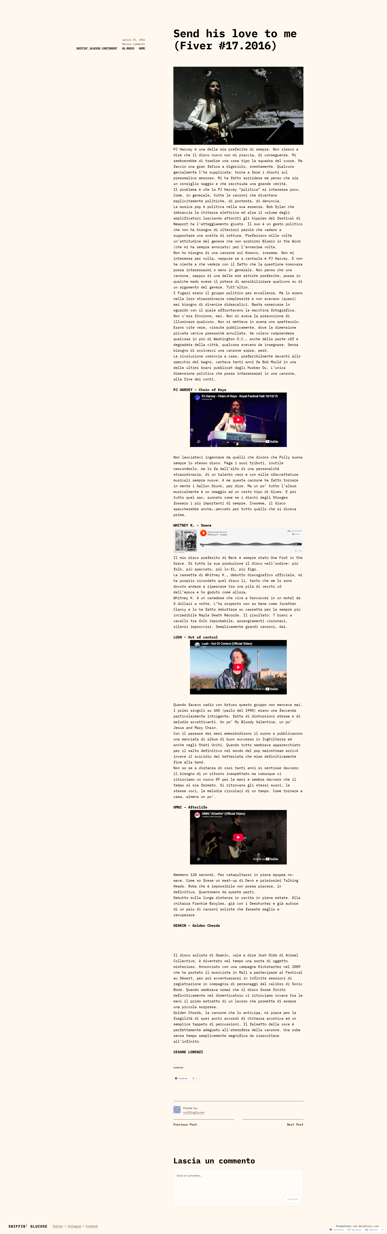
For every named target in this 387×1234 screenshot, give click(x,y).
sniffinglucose (193, 1112)
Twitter (57, 1226)
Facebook (92, 1226)
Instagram (74, 1226)
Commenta (292, 1199)
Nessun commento (133, 44)
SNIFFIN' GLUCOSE (28, 1226)
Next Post (295, 1124)
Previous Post (185, 1124)
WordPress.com (369, 1226)
